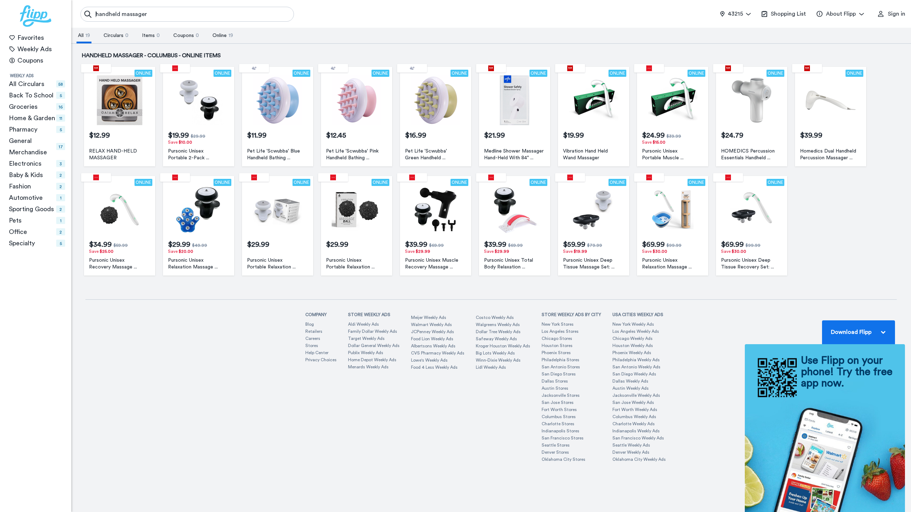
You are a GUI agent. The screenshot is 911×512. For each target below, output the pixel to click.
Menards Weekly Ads (368, 367)
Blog (309, 324)
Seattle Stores (556, 445)
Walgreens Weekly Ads (498, 324)
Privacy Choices (321, 360)
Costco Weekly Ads (495, 317)
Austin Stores (555, 388)
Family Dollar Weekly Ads (372, 331)
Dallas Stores (555, 381)
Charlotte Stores (558, 424)
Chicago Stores (557, 338)
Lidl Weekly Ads (491, 367)
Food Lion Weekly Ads (432, 339)
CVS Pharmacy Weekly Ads (437, 353)
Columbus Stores (559, 417)
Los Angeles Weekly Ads (635, 331)
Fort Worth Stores (559, 409)
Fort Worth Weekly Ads (634, 409)
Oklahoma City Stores (563, 459)
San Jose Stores (558, 402)
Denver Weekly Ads (630, 452)
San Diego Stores (559, 374)
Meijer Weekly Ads (428, 317)
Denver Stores (555, 452)
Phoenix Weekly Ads (631, 353)
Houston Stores (557, 345)
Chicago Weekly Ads (632, 338)
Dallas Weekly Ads (630, 381)
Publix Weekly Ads (365, 353)
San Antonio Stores (561, 367)
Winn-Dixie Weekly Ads (498, 360)
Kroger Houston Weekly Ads (503, 346)
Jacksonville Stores (561, 395)
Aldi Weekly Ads (363, 324)
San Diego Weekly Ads (634, 374)
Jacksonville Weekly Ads (636, 395)
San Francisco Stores (563, 438)
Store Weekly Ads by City (571, 315)
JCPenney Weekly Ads (432, 332)
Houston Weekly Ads (632, 345)
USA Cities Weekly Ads (637, 315)
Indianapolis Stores (560, 431)
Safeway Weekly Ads (496, 339)
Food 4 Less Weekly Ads (434, 367)
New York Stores (558, 324)
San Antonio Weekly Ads (636, 367)
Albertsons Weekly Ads (433, 346)
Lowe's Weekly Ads (429, 360)
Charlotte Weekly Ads (633, 424)
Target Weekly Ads (366, 338)
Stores (311, 345)
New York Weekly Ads (633, 324)
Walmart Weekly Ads (431, 324)
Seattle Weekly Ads (631, 445)
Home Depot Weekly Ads (372, 360)
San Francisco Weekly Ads (638, 438)
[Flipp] (35, 16)
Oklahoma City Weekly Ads (639, 459)
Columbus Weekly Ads (634, 417)
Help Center (316, 353)
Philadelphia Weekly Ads (636, 360)
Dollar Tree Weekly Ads (498, 332)
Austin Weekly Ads (630, 388)
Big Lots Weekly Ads (495, 353)
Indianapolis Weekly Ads (636, 431)
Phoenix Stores (556, 353)
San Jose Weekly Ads (633, 402)
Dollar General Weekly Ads (374, 345)
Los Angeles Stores (560, 331)
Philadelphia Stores (560, 360)
